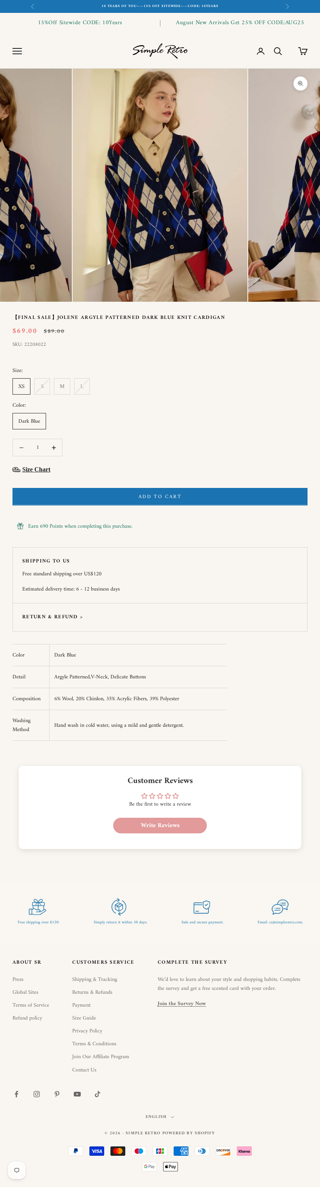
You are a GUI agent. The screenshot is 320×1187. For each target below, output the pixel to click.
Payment (81, 1005)
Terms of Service (30, 1005)
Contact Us (84, 1070)
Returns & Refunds (92, 992)
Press (17, 979)
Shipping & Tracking (94, 979)
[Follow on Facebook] (16, 1094)
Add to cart (160, 496)
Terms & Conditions (94, 1044)
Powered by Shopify (188, 1133)
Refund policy (27, 1018)
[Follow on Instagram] (37, 1094)
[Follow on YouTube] (77, 1094)
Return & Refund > (52, 616)
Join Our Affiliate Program (100, 1057)
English (156, 1117)
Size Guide (84, 1018)
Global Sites (25, 992)
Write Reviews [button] (160, 825)
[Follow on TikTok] (97, 1094)
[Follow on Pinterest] (57, 1094)
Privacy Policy (87, 1031)
